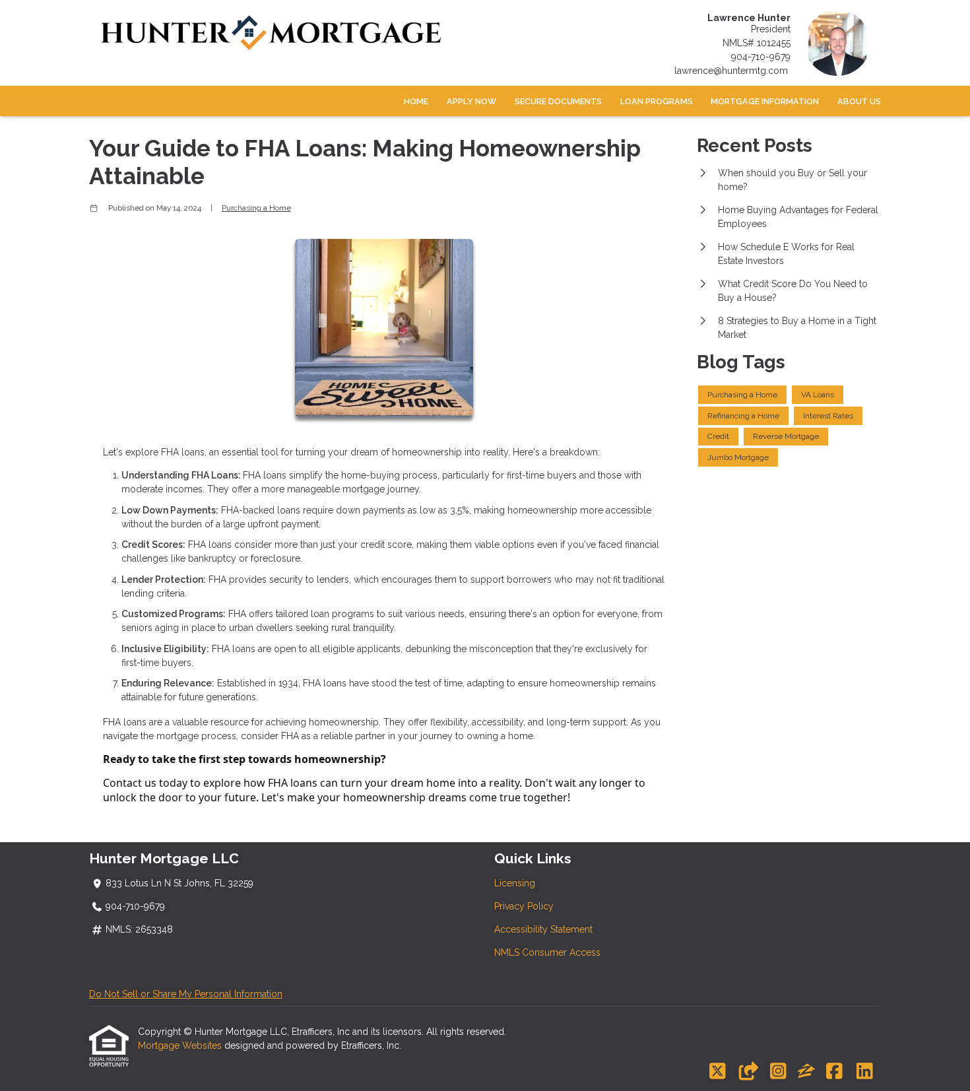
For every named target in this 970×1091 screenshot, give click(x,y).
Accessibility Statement (543, 929)
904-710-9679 (761, 56)
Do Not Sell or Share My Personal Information (185, 994)
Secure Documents (558, 101)
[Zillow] (806, 1072)
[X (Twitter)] (717, 1072)
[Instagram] (778, 1072)
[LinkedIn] (864, 1072)
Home (416, 101)
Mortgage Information (765, 101)
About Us (859, 101)
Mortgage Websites (181, 1045)
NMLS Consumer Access (547, 952)
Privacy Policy (524, 906)
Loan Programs (656, 101)
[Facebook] (834, 1072)
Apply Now (471, 101)
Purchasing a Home (256, 208)
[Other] (748, 1072)
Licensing (514, 883)
